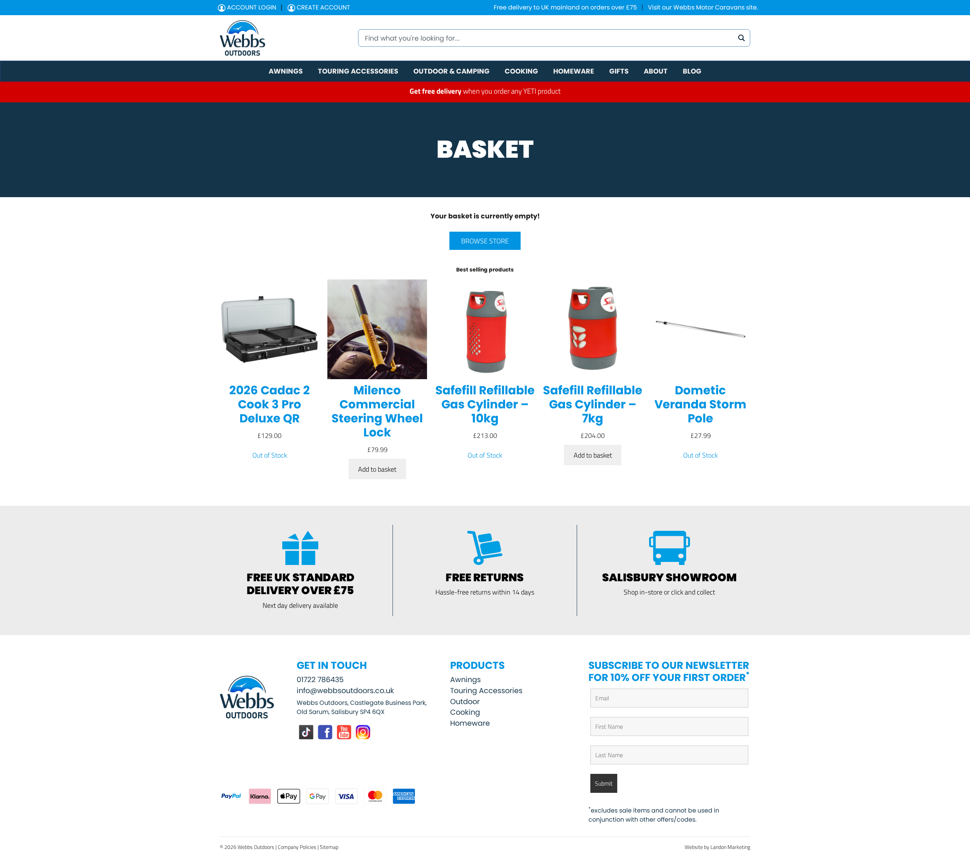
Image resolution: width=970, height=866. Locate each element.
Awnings (465, 680)
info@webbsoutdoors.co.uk (345, 691)
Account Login (250, 7)
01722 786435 (320, 680)
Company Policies (297, 846)
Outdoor (465, 702)
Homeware (470, 723)
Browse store (485, 240)
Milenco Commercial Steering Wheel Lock (377, 412)
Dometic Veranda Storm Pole (700, 405)
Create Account (322, 7)
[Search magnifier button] (741, 38)
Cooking (465, 712)
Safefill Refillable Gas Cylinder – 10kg (485, 405)
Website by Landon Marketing (717, 846)
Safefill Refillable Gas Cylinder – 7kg (592, 405)
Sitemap (329, 846)
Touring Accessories (486, 691)
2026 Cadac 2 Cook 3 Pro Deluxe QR (269, 405)
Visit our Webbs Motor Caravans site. (703, 7)
